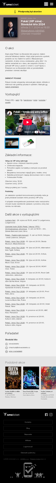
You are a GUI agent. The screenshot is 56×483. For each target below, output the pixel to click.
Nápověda (28, 434)
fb (21, 100)
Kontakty (28, 422)
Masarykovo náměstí (32, 30)
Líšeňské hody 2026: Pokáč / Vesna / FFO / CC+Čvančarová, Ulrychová (22, 227)
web (17, 100)
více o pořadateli (15, 351)
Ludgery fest (10, 220)
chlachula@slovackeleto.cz (19, 347)
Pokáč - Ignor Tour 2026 (15, 241)
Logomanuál (28, 447)
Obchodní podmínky (28, 453)
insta (35, 100)
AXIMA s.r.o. (24, 459)
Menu (51, 4)
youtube (42, 100)
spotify (8, 102)
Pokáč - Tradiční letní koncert (16, 235)
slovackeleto (14, 344)
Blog (28, 428)
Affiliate (28, 440)
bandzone (28, 100)
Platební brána (35, 459)
